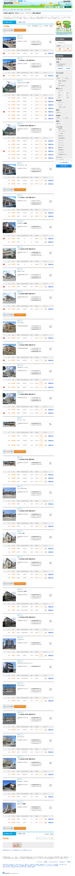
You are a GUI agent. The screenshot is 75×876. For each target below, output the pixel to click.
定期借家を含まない (62, 154)
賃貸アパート (27, 864)
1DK (67, 92)
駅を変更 (68, 68)
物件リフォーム (17, 865)
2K (67, 95)
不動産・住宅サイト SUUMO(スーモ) (9, 864)
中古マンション (50, 864)
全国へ (25, 1)
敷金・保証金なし (61, 85)
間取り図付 (60, 147)
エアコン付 (60, 140)
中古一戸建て (61, 864)
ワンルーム (60, 90)
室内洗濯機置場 (61, 138)
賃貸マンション (21, 864)
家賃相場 (37, 864)
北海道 (4, 866)
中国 (25, 866)
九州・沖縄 (29, 866)
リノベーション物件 (6, 865)
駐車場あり (60, 128)
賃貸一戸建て (32, 864)
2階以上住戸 (60, 135)
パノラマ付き (61, 152)
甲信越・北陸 (13, 866)
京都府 (18, 9)
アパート (60, 104)
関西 (20, 866)
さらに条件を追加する (64, 162)
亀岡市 (21, 9)
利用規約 (45, 861)
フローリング (61, 145)
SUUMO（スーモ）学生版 (12, 3)
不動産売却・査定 (24, 865)
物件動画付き (61, 149)
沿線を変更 (60, 68)
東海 (17, 866)
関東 (9, 866)
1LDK (59, 95)
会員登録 (61, 7)
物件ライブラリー (41, 865)
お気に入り (47, 7)
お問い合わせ (68, 4)
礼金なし (60, 83)
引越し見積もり (30, 865)
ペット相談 (60, 133)
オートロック (61, 142)
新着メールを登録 (68, 49)
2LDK (67, 97)
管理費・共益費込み (62, 80)
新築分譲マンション (43, 864)
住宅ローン (36, 865)
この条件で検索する (64, 165)
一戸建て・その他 (61, 107)
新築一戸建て (56, 864)
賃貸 (15, 9)
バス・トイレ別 (61, 131)
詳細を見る (51, 53)
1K (58, 92)
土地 (65, 864)
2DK (59, 97)
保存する (60, 49)
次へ (52, 838)
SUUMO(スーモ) (66, 1)
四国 (22, 866)
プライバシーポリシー (53, 861)
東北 (6, 866)
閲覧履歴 (54, 7)
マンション (60, 102)
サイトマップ (68, 3)
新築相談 (33, 866)
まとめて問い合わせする (20, 30)
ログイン (67, 7)
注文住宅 (11, 865)
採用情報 (68, 861)
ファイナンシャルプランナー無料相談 (52, 865)
